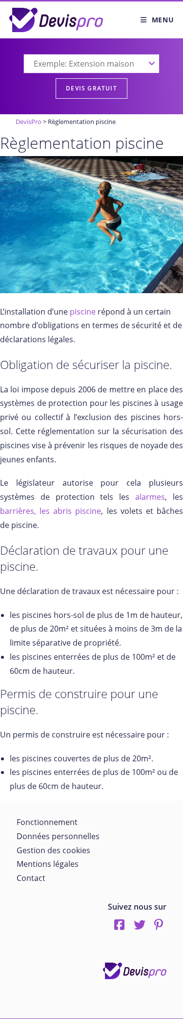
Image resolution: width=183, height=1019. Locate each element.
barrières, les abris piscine (50, 511)
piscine (83, 311)
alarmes (150, 497)
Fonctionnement (47, 822)
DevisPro (28, 121)
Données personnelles (58, 836)
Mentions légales (48, 864)
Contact (31, 878)
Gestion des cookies (53, 850)
